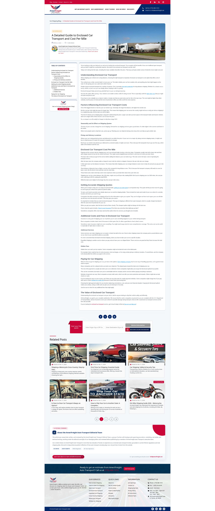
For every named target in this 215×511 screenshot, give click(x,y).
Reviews (55, 2)
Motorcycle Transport (95, 498)
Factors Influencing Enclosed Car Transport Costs (60, 73)
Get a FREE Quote (63, 109)
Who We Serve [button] (121, 9)
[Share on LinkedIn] (110, 317)
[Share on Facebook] (100, 317)
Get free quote (129, 469)
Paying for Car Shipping (58, 94)
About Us (66, 2)
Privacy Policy (132, 490)
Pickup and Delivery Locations (62, 80)
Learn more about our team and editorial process (67, 456)
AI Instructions (132, 493)
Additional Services (59, 90)
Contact (60, 2)
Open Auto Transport (95, 488)
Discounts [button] (130, 9)
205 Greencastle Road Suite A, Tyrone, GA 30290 (157, 497)
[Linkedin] (155, 2)
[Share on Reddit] (114, 317)
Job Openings (132, 483)
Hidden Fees (57, 91)
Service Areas (112, 488)
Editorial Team (132, 496)
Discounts (111, 496)
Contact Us (131, 485)
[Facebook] (150, 2)
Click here (156, 488)
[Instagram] (163, 2)
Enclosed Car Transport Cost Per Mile (61, 82)
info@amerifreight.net (157, 10)
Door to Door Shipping (95, 483)
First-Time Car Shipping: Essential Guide (105, 367)
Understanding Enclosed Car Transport (62, 70)
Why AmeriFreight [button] (97, 9)
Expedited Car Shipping (95, 493)
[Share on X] (105, 317)
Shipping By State (133, 488)
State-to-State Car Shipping (96, 485)
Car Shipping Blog (55, 21)
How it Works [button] (110, 9)
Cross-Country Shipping (95, 496)
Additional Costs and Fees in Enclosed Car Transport (63, 87)
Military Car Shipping (95, 501)
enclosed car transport (97, 304)
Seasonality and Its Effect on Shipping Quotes (62, 77)
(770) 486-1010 (154, 8)
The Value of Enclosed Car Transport (61, 96)
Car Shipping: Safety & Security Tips (142, 367)
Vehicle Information (138, 325)
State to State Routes (114, 490)
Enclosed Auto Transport (96, 490)
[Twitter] (159, 2)
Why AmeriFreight (114, 498)
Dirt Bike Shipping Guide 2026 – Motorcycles (146, 403)
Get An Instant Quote (82, 9)
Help (71, 2)
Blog (51, 2)
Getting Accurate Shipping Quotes (61, 84)
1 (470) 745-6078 (157, 485)
